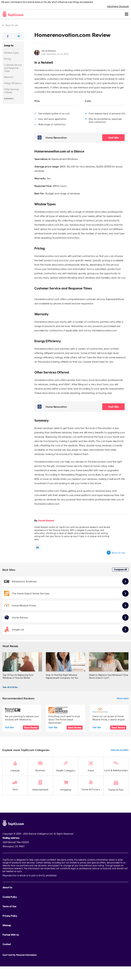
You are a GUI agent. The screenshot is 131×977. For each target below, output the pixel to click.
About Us (7, 887)
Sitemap (7, 925)
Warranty (8, 77)
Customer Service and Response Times (13, 67)
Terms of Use (9, 906)
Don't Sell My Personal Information (20, 954)
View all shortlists (120, 749)
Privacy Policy (10, 915)
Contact (7, 944)
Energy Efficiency (13, 83)
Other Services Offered (11, 91)
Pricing (7, 58)
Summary (9, 98)
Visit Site (113, 137)
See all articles (10, 687)
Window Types (11, 52)
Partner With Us (11, 934)
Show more (123, 698)
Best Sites (8, 569)
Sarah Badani (48, 50)
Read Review (31, 727)
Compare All (120, 569)
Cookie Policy (10, 896)
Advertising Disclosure (118, 6)
